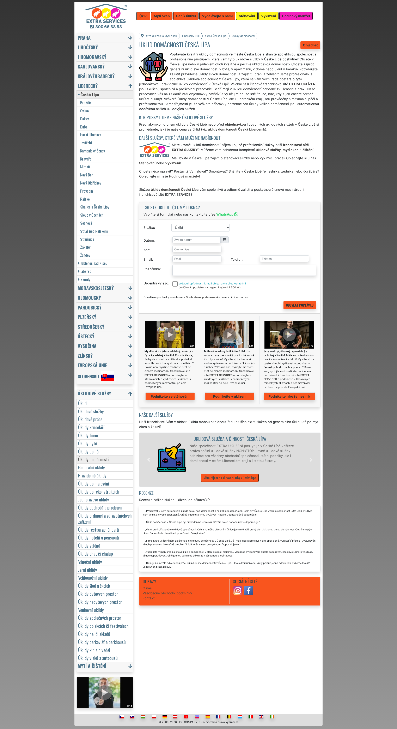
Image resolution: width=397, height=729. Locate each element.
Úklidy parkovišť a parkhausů (102, 641)
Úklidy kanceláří (91, 427)
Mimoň (85, 167)
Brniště (85, 103)
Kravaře (85, 159)
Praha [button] (84, 37)
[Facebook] (249, 590)
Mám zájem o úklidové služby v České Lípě (229, 477)
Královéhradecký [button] (96, 76)
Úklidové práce (90, 419)
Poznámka (151, 269)
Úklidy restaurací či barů (98, 529)
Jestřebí (86, 143)
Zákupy (85, 247)
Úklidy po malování (93, 483)
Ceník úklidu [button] (186, 16)
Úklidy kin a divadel (94, 649)
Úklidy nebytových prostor (100, 601)
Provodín (86, 191)
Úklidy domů (88, 451)
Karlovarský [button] (91, 66)
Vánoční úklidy (90, 561)
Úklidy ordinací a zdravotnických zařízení (105, 518)
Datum (148, 240)
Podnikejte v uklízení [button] (229, 396)
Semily (85, 279)
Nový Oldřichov (90, 183)
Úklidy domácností (93, 459)
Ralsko (85, 199)
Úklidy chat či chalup (95, 553)
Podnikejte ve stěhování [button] (170, 396)
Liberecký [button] (88, 85)
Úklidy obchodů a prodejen (100, 507)
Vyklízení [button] (268, 16)
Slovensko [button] (88, 376)
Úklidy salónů (89, 545)
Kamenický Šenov (92, 151)
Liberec (85, 271)
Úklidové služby (91, 411)
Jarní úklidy (87, 569)
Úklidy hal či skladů (94, 633)
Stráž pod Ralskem (94, 231)
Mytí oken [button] (162, 16)
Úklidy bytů (87, 443)
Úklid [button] (143, 16)
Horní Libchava (90, 135)
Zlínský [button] (85, 355)
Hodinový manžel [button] (296, 16)
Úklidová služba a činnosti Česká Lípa (230, 438)
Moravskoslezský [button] (96, 287)
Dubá (83, 127)
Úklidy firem (88, 435)
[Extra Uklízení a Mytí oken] (106, 13)
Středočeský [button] (91, 326)
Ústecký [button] (86, 336)
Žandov (85, 255)
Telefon (236, 259)
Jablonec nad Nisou (93, 263)
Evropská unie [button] (92, 365)
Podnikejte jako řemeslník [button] (289, 396)
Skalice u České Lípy (94, 207)
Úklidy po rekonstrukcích (98, 491)
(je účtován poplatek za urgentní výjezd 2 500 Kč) (209, 287)
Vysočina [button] (87, 345)
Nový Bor (86, 175)
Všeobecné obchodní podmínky (167, 593)
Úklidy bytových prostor (98, 593)
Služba (148, 227)
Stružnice (87, 239)
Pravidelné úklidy (92, 475)
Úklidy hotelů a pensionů (98, 537)
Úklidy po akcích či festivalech (103, 625)
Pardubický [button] (90, 307)
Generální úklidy (91, 467)
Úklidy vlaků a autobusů (98, 657)
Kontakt (149, 598)
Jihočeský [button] (88, 47)
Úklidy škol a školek (94, 585)
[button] (148, 460)
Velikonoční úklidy (93, 577)
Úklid (82, 403)
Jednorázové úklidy (93, 499)
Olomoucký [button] (89, 297)
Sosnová (86, 223)
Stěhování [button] (247, 16)
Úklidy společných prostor (99, 617)
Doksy (84, 119)
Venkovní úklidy (91, 609)
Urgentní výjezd (155, 283)
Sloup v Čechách (91, 215)
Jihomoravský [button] (92, 56)
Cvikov (84, 111)
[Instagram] (238, 590)
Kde (146, 250)
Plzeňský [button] (87, 316)
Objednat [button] (310, 45)
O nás (147, 588)
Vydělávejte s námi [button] (217, 16)
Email (147, 259)
